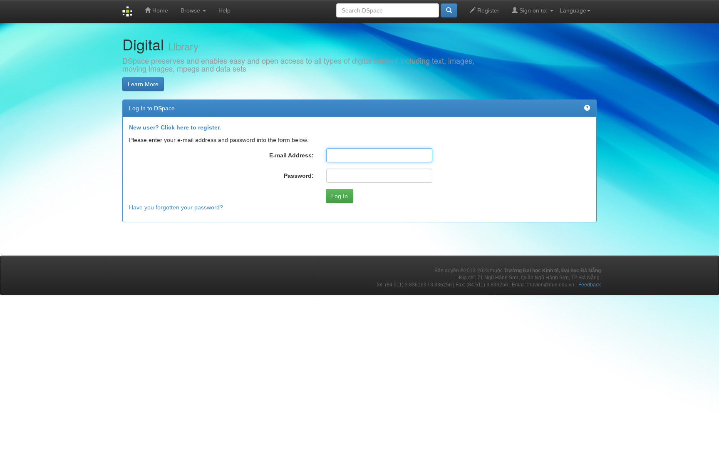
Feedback (589, 285)
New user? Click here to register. (175, 127)
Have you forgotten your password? (176, 207)
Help (224, 10)
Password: (299, 175)
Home (159, 10)
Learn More (143, 84)
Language (573, 10)
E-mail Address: (291, 155)
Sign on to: (533, 10)
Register (487, 10)
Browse (191, 10)
